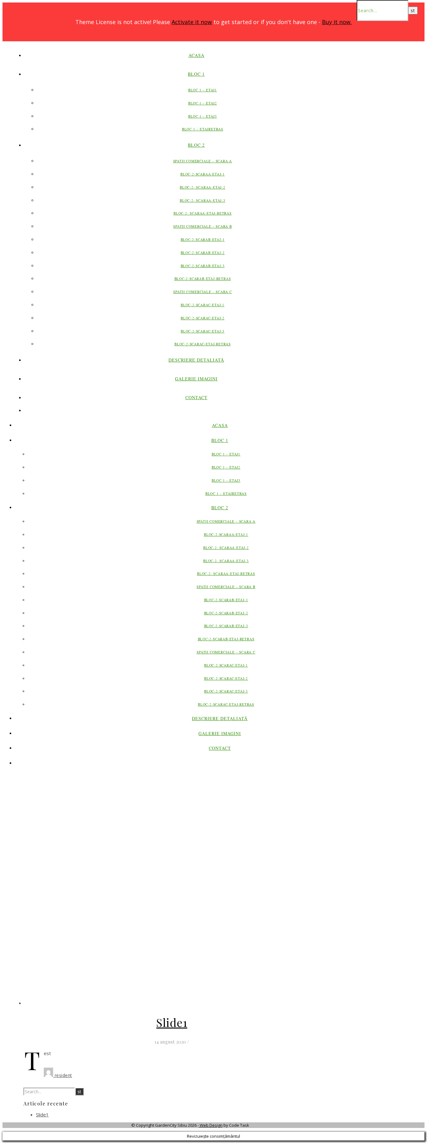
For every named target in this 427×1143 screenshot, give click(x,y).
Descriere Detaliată (196, 360)
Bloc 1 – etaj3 (202, 116)
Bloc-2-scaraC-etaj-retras (202, 344)
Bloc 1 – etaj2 (202, 103)
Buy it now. (337, 22)
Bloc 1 (196, 74)
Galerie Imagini (196, 379)
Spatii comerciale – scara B (202, 226)
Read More (181, 1065)
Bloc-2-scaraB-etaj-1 (203, 239)
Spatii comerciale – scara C (202, 291)
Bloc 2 (196, 145)
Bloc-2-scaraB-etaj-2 (203, 252)
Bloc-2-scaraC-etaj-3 (202, 331)
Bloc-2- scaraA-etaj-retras (202, 213)
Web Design (211, 1125)
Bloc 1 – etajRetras (202, 129)
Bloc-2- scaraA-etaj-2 (202, 187)
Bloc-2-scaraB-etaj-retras (202, 278)
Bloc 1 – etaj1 (202, 90)
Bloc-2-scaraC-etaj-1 (202, 304)
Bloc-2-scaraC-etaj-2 (202, 318)
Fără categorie (172, 1003)
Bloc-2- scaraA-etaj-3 (202, 200)
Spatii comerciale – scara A (202, 161)
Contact (196, 397)
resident (63, 1075)
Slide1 (171, 1022)
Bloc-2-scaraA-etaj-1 (202, 174)
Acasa (196, 55)
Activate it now (192, 22)
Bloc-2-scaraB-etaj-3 (203, 265)
